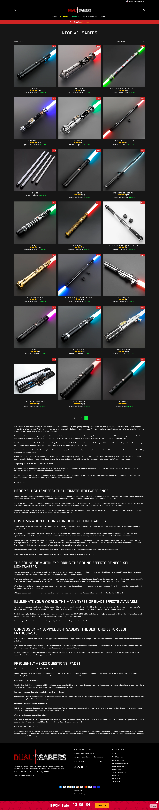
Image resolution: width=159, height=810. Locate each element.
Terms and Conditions (119, 772)
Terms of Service (117, 781)
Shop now (102, 805)
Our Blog (115, 754)
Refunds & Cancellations (120, 763)
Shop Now (75, 17)
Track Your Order (117, 757)
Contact (103, 17)
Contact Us (116, 775)
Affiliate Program (118, 760)
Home (54, 17)
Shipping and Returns (119, 766)
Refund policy (116, 778)
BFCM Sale (64, 17)
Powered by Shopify (79, 793)
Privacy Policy (116, 769)
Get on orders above (79, 22)
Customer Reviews (89, 17)
